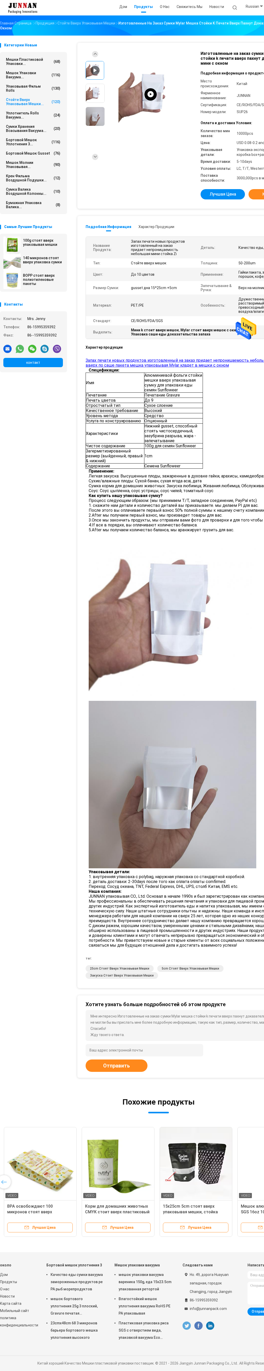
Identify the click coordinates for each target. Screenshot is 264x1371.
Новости (7, 1296)
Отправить (116, 1066)
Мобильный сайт (14, 1311)
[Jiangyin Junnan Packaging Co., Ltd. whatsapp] (20, 348)
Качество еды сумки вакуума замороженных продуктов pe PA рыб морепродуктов (77, 1282)
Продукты (8, 1282)
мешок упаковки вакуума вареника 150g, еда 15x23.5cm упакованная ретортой (145, 1282)
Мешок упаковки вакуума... (33, 75)
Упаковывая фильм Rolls (33, 88)
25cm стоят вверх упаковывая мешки (119, 968)
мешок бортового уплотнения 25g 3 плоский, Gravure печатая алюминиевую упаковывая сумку (74, 1307)
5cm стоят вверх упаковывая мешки (190, 968)
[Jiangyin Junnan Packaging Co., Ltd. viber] (57, 348)
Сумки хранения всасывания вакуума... (33, 128)
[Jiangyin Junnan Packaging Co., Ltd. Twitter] (187, 1325)
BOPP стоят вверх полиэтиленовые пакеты (39, 279)
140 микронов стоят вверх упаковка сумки (42, 260)
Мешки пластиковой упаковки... (33, 61)
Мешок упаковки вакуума (137, 1265)
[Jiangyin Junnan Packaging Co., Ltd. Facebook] (198, 1325)
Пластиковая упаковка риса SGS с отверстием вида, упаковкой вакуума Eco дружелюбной (144, 1331)
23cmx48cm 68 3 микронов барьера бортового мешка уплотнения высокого (74, 1330)
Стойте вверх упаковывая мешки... (33, 102)
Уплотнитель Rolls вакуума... (33, 115)
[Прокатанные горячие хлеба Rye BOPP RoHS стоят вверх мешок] (118, 1163)
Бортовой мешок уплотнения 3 (74, 1265)
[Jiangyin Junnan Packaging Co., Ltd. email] (7, 348)
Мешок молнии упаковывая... (33, 165)
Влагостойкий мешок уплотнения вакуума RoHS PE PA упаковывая (144, 1306)
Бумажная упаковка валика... (33, 205)
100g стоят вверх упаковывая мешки (40, 242)
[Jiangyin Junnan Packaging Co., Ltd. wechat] (32, 348)
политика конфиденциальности (18, 1321)
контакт (33, 362)
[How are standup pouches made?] (150, 94)
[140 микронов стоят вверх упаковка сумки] (12, 263)
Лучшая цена (223, 194)
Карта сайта (10, 1303)
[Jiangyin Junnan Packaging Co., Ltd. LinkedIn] (210, 1325)
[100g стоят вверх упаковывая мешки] (12, 245)
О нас (5, 1289)
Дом (4, 1275)
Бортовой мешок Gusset (33, 153)
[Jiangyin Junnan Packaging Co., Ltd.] (22, 8)
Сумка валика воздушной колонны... (33, 191)
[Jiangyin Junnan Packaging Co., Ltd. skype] (44, 348)
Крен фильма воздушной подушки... (33, 178)
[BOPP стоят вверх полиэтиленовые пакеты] (12, 280)
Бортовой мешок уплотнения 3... (33, 142)
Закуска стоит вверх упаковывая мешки (122, 975)
